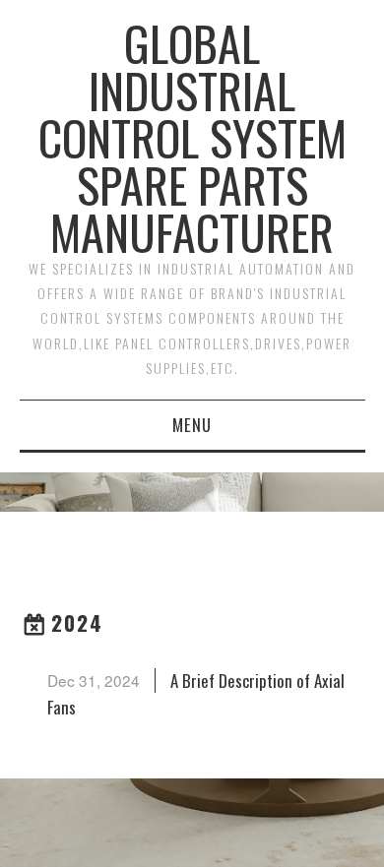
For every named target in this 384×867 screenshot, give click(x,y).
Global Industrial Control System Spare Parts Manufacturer (192, 137)
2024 (77, 622)
